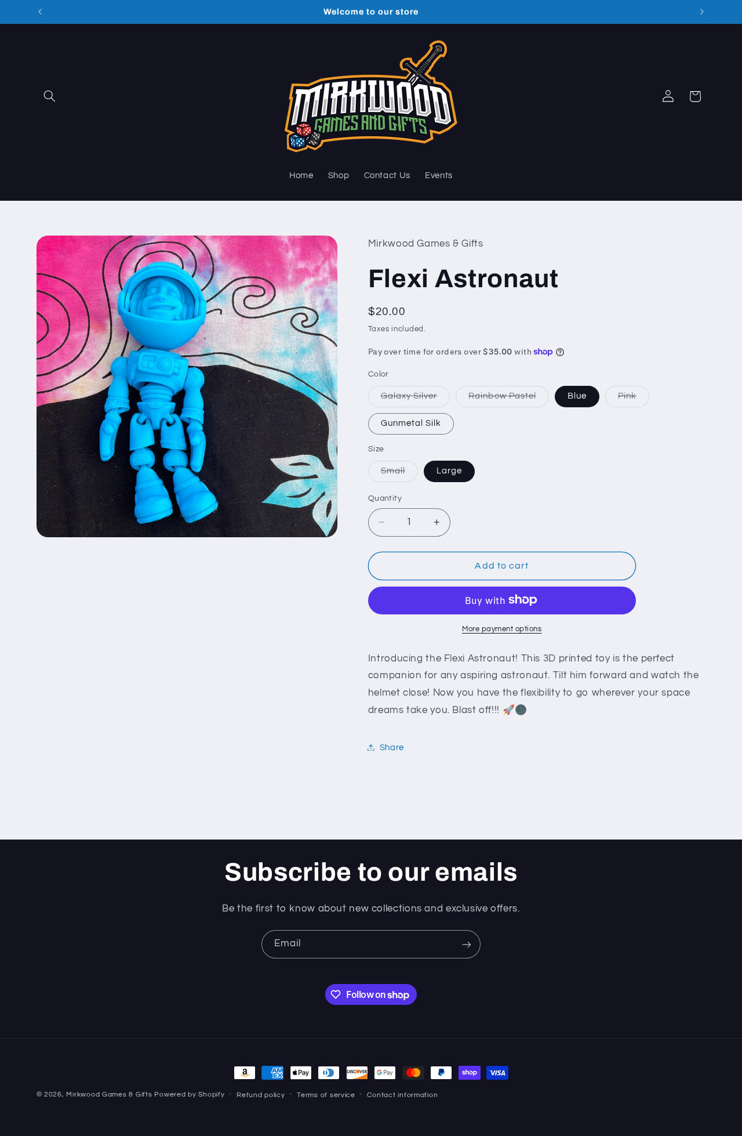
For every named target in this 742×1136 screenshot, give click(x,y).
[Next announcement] (702, 11)
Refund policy (261, 1095)
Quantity (385, 498)
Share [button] (392, 747)
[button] (50, 96)
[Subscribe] (466, 944)
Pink (633, 398)
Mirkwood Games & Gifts (109, 1094)
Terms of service (326, 1095)
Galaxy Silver (415, 398)
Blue (577, 395)
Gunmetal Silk (411, 422)
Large (449, 470)
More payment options (502, 628)
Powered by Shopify (189, 1094)
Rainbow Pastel (508, 398)
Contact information (402, 1095)
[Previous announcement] (40, 11)
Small (399, 473)
